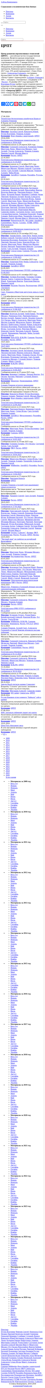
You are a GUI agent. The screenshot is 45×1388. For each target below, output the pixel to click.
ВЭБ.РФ (23, 337)
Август (13, 801)
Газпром (23, 175)
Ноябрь (14, 807)
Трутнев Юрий (37, 526)
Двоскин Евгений (8, 353)
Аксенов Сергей (16, 132)
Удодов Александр (16, 151)
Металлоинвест (26, 415)
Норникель (14, 624)
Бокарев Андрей (17, 190)
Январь (14, 786)
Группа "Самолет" (18, 533)
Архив (8, 16)
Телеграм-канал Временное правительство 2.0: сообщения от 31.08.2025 (20, 308)
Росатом (14, 285)
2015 (8, 751)
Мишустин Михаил (24, 149)
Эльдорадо (5, 288)
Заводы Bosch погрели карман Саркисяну (18, 684)
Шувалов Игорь (7, 335)
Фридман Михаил (29, 329)
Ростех (4, 82)
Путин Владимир (8, 134)
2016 (8, 753)
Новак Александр (32, 205)
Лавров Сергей (21, 318)
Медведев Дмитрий (9, 643)
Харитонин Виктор (15, 281)
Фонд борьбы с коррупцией (22, 136)
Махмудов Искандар (31, 201)
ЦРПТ (37, 136)
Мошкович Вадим (32, 520)
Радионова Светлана (18, 357)
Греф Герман (30, 314)
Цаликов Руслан (25, 576)
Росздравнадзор (17, 556)
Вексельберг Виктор (33, 190)
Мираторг (15, 381)
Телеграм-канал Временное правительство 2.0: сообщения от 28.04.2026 (20, 141)
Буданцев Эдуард (17, 615)
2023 (8, 769)
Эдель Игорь (13, 619)
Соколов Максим (26, 171)
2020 (8, 762)
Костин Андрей (7, 318)
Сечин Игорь (21, 411)
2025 (8, 773)
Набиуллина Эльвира (17, 324)
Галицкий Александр (18, 147)
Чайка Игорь (14, 173)
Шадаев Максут (21, 153)
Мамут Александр (19, 320)
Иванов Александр (24, 353)
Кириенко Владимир (9, 240)
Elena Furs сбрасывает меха (12, 725)
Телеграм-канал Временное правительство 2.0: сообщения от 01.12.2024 (20, 653)
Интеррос (5, 624)
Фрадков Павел (7, 678)
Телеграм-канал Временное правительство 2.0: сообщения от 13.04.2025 (20, 473)
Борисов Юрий (29, 567)
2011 (7, 743)
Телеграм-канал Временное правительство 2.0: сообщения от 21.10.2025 (20, 161)
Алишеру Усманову (35, 77)
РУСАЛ (29, 624)
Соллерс (22, 223)
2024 (8, 771)
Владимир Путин (8, 84)
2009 (8, 738)
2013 (8, 747)
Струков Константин (9, 214)
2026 (8, 775)
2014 (8, 749)
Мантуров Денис (8, 149)
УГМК (29, 223)
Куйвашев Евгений (15, 517)
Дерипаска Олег (15, 316)
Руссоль (39, 175)
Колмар (30, 533)
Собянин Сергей (23, 526)
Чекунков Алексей (23, 331)
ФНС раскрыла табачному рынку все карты (19, 712)
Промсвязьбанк (26, 381)
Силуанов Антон (23, 212)
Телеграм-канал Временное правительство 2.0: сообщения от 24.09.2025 (20, 230)
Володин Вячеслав (8, 192)
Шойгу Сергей (15, 361)
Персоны (9, 11)
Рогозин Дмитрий (15, 376)
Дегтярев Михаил (23, 1353)
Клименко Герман (35, 147)
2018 (8, 758)
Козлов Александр (32, 197)
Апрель (14, 792)
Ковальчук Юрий (31, 132)
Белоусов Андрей (17, 314)
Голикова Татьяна (33, 277)
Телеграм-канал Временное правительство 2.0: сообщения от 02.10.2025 (20, 182)
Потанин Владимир (26, 207)
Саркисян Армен (8, 212)
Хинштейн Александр (32, 216)
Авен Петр (26, 236)
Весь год (14, 784)
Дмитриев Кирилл (24, 192)
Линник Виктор (33, 374)
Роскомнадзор (6, 535)
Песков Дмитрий (8, 246)
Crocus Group (16, 251)
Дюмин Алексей (17, 513)
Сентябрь (14, 803)
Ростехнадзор (31, 285)
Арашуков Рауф (16, 262)
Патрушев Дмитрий (9, 207)
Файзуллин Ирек (15, 216)
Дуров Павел (30, 615)
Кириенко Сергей (17, 166)
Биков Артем (37, 236)
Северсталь (24, 693)
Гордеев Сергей (21, 238)
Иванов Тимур (7, 279)
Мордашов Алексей (18, 691)
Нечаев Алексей (24, 168)
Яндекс (36, 535)
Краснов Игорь (27, 199)
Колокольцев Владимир (10, 199)
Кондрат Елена (15, 242)
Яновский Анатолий (29, 578)
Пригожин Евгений (9, 210)
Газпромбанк (6, 223)
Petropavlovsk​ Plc (17, 220)
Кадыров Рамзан (14, 194)
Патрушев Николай (27, 574)
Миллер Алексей (8, 322)
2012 (8, 745)
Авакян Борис (15, 236)
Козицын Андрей (16, 197)
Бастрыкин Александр (33, 350)
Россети (21, 285)
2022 (8, 766)
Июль (13, 799)
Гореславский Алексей (19, 511)
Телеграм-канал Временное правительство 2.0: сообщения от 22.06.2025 (20, 403)
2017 (8, 756)
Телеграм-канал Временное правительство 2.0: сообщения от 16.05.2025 (20, 438)
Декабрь (14, 810)
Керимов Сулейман (29, 194)
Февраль (14, 788)
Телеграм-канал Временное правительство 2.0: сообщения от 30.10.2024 (20, 670)
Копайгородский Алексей (11, 617)
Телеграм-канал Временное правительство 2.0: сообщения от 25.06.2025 (20, 369)
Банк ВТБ (15, 337)
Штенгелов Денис (36, 218)
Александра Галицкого (16, 73)
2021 (8, 764)
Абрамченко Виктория (19, 188)
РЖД (13, 448)
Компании (10, 14)
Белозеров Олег (16, 567)
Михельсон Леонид (9, 203)
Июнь (13, 797)
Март (13, 790)
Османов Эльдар (29, 355)
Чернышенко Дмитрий (17, 333)
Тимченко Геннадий (27, 214)
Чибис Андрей (33, 333)
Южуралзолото (7, 225)
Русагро (23, 535)
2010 (8, 740)
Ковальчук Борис (23, 515)
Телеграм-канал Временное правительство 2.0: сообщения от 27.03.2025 (20, 505)
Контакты (10, 18)
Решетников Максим (26, 210)
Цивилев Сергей (8, 331)
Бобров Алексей (7, 238)
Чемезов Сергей (7, 153)
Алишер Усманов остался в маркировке (17, 385)
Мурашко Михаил (16, 205)
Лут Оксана (6, 320)
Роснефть (31, 175)
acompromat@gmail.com (22, 1386)
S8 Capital (29, 220)
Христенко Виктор (31, 281)
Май (12, 794)
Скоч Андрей (12, 171)
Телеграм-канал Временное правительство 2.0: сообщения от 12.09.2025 (20, 256)
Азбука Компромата (9, 2)
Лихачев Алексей (35, 318)
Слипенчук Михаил (22, 279)
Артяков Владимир (17, 277)
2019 (8, 760)
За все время (11, 777)
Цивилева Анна (21, 678)
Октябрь (14, 805)
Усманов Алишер (23, 134)
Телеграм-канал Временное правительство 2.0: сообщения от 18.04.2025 (20, 453)
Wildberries (15, 465)
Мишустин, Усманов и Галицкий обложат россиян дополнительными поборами (21, 588)
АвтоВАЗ (15, 175)
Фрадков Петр (7, 379)
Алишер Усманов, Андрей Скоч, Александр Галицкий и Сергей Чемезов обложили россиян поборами (20, 630)
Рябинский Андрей (32, 524)
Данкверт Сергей (17, 496)
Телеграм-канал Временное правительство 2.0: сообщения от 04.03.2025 (20, 562)
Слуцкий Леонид (25, 359)
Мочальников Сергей (33, 572)
